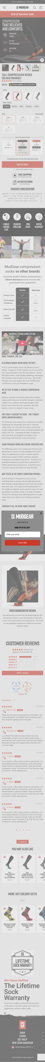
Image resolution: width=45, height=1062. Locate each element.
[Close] (41, 513)
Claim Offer (22, 543)
